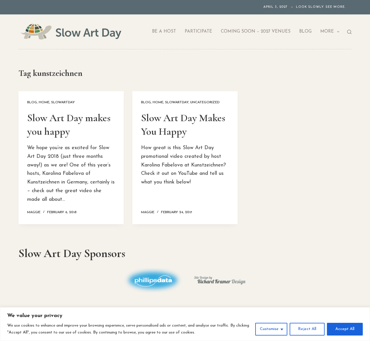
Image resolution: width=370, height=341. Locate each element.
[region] (185, 324)
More (327, 31)
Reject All (307, 329)
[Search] (349, 32)
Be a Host (164, 31)
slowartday (63, 102)
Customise (269, 329)
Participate (198, 31)
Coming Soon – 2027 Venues (256, 31)
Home (44, 102)
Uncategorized (205, 102)
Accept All (344, 329)
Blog (305, 31)
